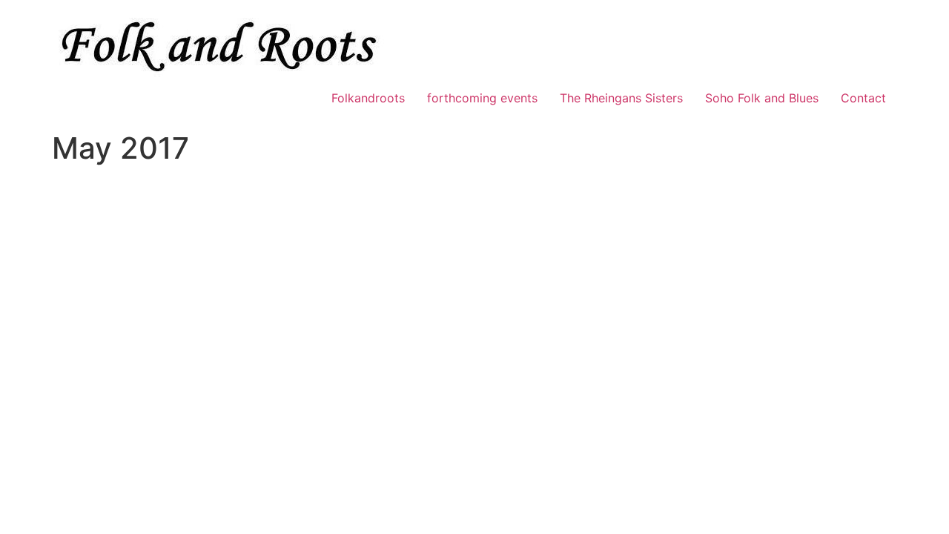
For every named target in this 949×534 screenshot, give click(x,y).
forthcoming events (482, 97)
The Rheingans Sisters (621, 97)
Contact (863, 97)
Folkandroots (368, 97)
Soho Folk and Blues (762, 97)
